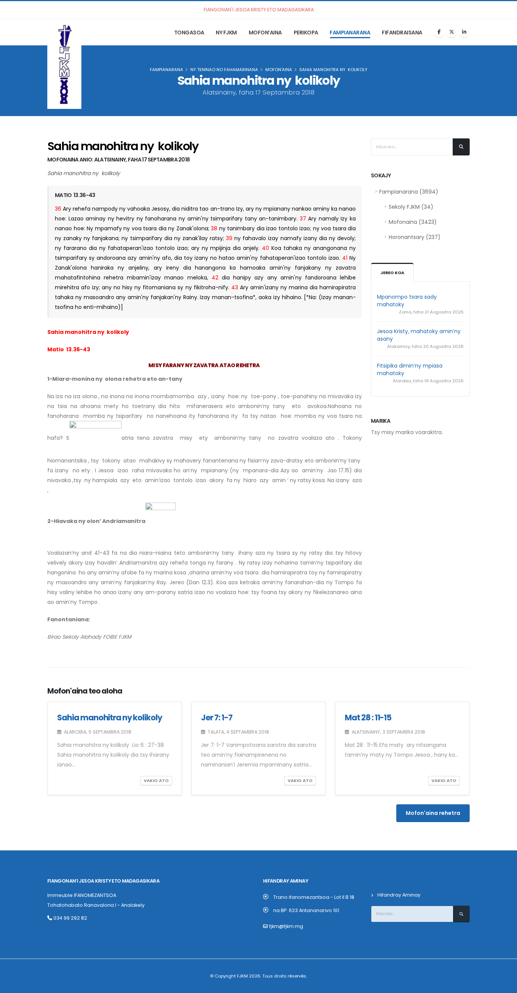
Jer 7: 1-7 (216, 717)
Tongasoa (189, 32)
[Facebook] (439, 32)
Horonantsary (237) (415, 237)
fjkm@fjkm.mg (286, 926)
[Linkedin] (464, 32)
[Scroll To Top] (503, 984)
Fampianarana (350, 32)
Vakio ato (156, 780)
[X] (451, 32)
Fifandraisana (402, 32)
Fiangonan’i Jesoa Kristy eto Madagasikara (103, 881)
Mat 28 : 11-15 (368, 717)
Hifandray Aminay (398, 895)
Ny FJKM (226, 32)
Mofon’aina (265, 32)
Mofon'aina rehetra (433, 813)
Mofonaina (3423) (413, 222)
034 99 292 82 (69, 918)
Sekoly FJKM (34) (411, 207)
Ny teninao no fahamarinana (224, 70)
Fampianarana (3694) (408, 191)
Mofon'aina (278, 70)
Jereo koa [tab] (392, 273)
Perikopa (306, 32)
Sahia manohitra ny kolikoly (110, 717)
